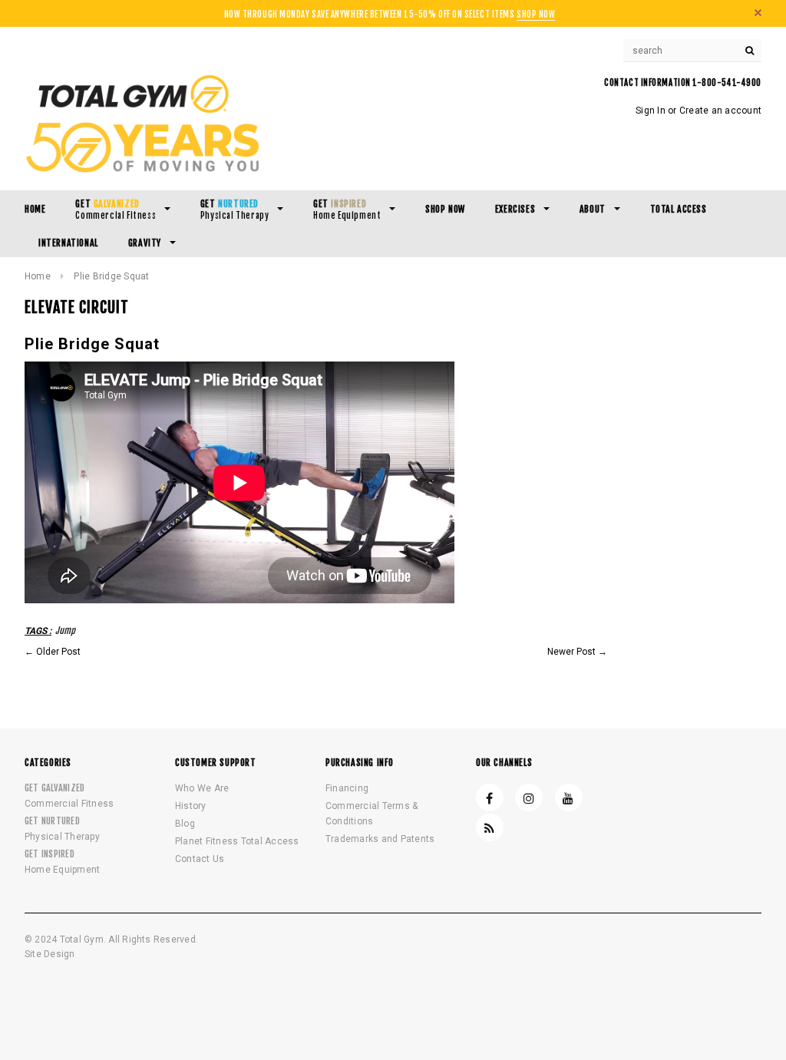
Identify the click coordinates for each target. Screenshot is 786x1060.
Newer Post (571, 651)
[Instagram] (529, 797)
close (758, 12)
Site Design (50, 954)
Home (38, 276)
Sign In (650, 110)
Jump (65, 630)
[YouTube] (569, 797)
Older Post (58, 651)
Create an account (720, 110)
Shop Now (536, 14)
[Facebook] (490, 797)
